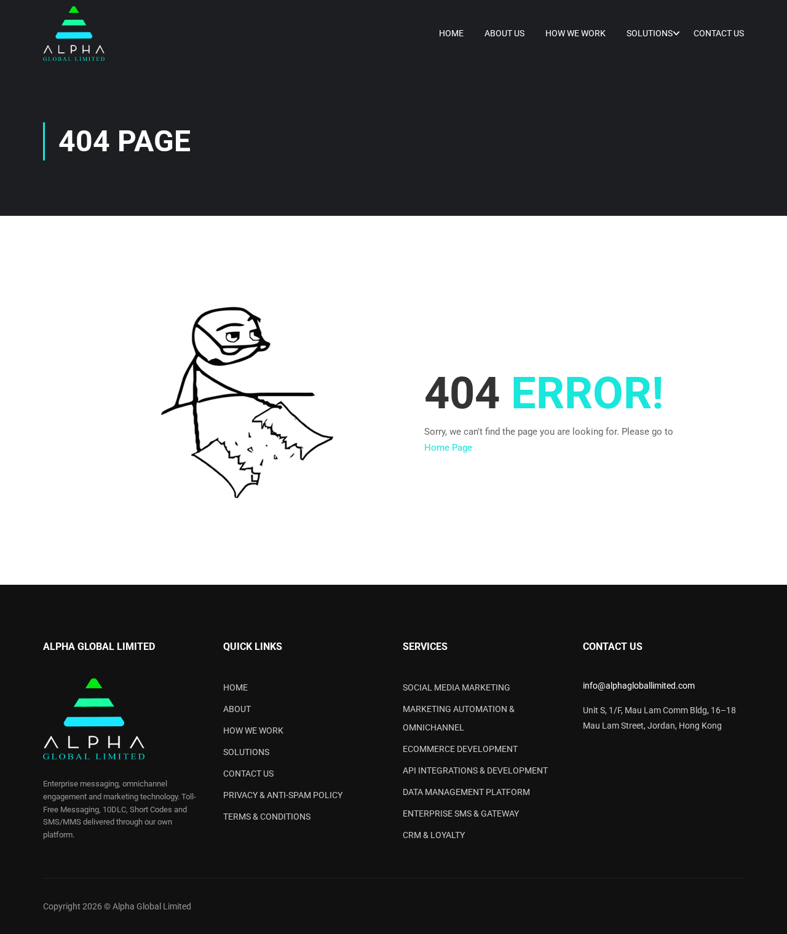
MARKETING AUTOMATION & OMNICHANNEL (459, 718)
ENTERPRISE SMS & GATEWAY (461, 813)
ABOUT (237, 709)
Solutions (650, 33)
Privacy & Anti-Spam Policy (282, 795)
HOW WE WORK (253, 730)
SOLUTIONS (246, 752)
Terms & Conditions (266, 816)
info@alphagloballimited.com (639, 686)
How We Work (575, 33)
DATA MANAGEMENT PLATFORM (466, 792)
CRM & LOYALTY (434, 835)
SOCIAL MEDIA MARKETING (456, 687)
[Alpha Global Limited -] (74, 33)
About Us (504, 33)
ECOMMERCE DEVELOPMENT (460, 749)
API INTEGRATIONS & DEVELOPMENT (475, 770)
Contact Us (719, 33)
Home (451, 33)
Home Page (448, 447)
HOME (235, 687)
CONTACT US (248, 773)
